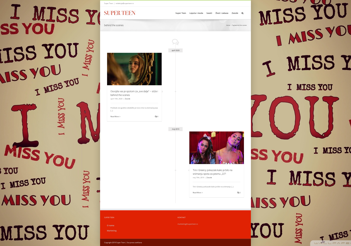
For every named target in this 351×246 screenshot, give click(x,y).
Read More (115, 116)
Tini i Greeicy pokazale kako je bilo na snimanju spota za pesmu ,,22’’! (213, 143)
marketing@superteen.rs (188, 224)
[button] (242, 13)
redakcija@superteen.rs (125, 3)
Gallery (137, 64)
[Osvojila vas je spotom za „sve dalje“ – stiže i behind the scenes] (134, 69)
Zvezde (134, 75)
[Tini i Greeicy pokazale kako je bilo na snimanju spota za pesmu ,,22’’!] (216, 147)
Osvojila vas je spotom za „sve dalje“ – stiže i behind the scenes (131, 64)
